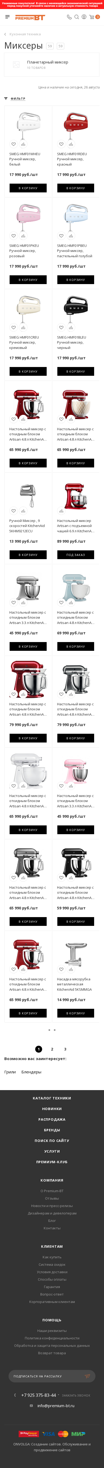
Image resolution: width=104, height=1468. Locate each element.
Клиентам (52, 1246)
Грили (10, 1071)
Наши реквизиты (52, 1330)
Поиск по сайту (52, 1140)
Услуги (52, 1151)
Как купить (52, 1257)
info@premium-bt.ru (56, 1405)
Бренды (52, 1130)
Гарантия (52, 1286)
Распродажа (52, 1119)
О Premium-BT (52, 1190)
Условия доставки (52, 1271)
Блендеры (31, 1071)
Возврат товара (52, 1353)
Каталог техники (52, 1098)
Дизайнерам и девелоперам (52, 1213)
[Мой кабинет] (84, 17)
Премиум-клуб (52, 1161)
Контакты (52, 1228)
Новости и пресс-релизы (52, 1205)
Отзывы (52, 1198)
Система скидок (52, 1264)
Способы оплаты (52, 1279)
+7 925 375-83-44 (38, 1395)
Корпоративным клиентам (52, 1301)
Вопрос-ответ (52, 1294)
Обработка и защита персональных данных (52, 1345)
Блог (52, 1220)
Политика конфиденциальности (52, 1338)
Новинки (52, 1108)
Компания (52, 1180)
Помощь (52, 1320)
